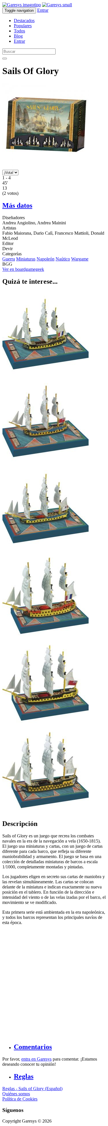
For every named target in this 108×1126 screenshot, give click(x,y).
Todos (19, 30)
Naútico (63, 258)
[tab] (60, 1047)
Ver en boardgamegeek (23, 269)
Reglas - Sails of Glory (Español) (32, 1088)
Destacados (24, 20)
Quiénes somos (16, 1093)
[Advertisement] (54, 983)
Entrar (42, 10)
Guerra (8, 258)
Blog (18, 36)
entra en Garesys (36, 1059)
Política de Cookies (19, 1098)
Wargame (79, 258)
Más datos (17, 205)
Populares (23, 25)
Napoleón (45, 258)
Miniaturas (25, 258)
